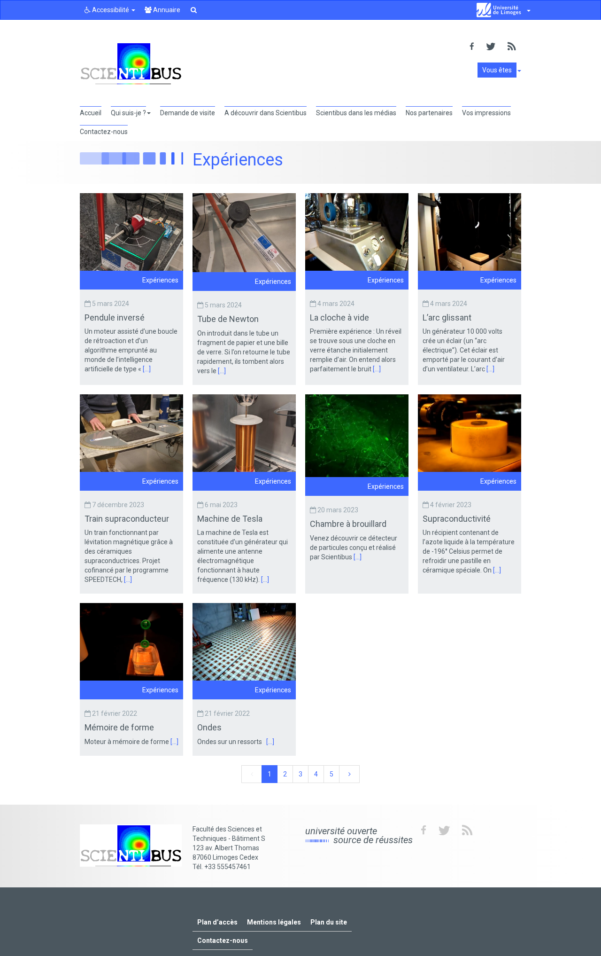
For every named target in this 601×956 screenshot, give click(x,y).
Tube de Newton (229, 319)
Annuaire (166, 10)
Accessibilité (111, 10)
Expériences (160, 280)
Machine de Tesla (230, 519)
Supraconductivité (458, 519)
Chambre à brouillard (349, 524)
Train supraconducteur (128, 519)
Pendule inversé (115, 317)
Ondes (210, 727)
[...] (147, 369)
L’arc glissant (448, 317)
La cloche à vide (340, 317)
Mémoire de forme (120, 727)
